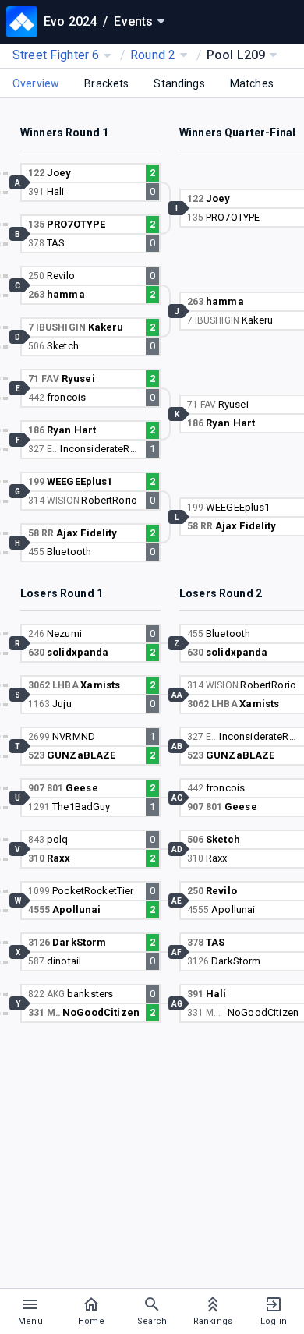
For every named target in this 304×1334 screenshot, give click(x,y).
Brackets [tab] (106, 83)
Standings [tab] (179, 83)
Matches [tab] (252, 83)
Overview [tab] (35, 83)
